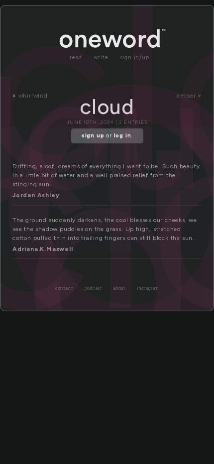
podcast (93, 288)
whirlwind (33, 95)
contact (64, 288)
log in (122, 135)
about (119, 288)
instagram (148, 288)
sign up (93, 135)
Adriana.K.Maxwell (42, 248)
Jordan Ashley (35, 195)
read (76, 57)
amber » (189, 95)
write (101, 57)
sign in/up (134, 57)
